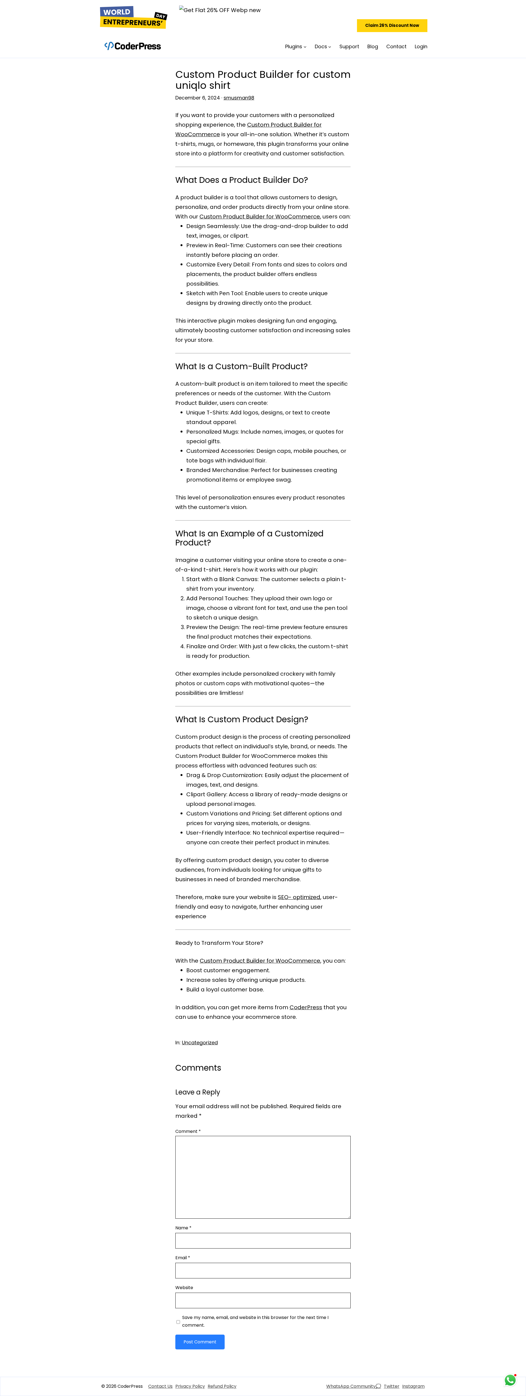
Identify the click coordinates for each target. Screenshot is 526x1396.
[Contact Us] (160, 1386)
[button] (392, 25)
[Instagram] (413, 1386)
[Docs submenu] (329, 46)
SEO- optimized (299, 897)
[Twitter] (391, 1386)
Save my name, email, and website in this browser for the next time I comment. (255, 1321)
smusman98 (239, 97)
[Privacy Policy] (190, 1386)
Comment (188, 1131)
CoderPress (306, 1007)
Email (182, 1258)
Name (183, 1228)
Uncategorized (200, 1042)
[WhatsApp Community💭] (353, 1386)
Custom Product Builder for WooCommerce (259, 216)
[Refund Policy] (222, 1386)
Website (184, 1287)
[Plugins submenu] (305, 46)
